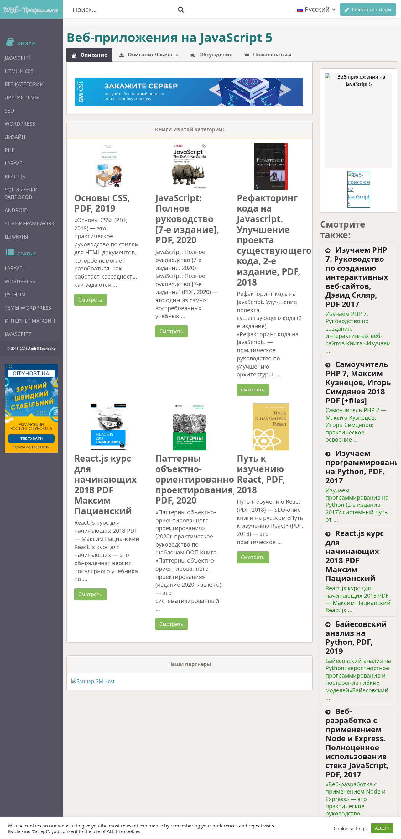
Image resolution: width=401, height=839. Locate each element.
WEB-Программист (31, 9)
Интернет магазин (30, 320)
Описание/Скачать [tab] (153, 54)
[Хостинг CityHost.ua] (31, 408)
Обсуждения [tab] (215, 54)
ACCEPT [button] (382, 828)
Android (16, 210)
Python (15, 294)
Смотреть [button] (90, 299)
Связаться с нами (371, 9)
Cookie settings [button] (350, 828)
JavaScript (18, 58)
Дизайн (15, 137)
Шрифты (16, 236)
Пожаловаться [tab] (271, 54)
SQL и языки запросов (21, 193)
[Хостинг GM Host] (189, 91)
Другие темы (22, 97)
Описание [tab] (93, 54)
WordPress (20, 123)
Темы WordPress (28, 307)
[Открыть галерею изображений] (358, 120)
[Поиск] (181, 9)
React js (15, 176)
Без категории (24, 84)
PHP (10, 150)
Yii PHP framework (30, 223)
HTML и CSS (19, 71)
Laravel (15, 163)
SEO (9, 110)
